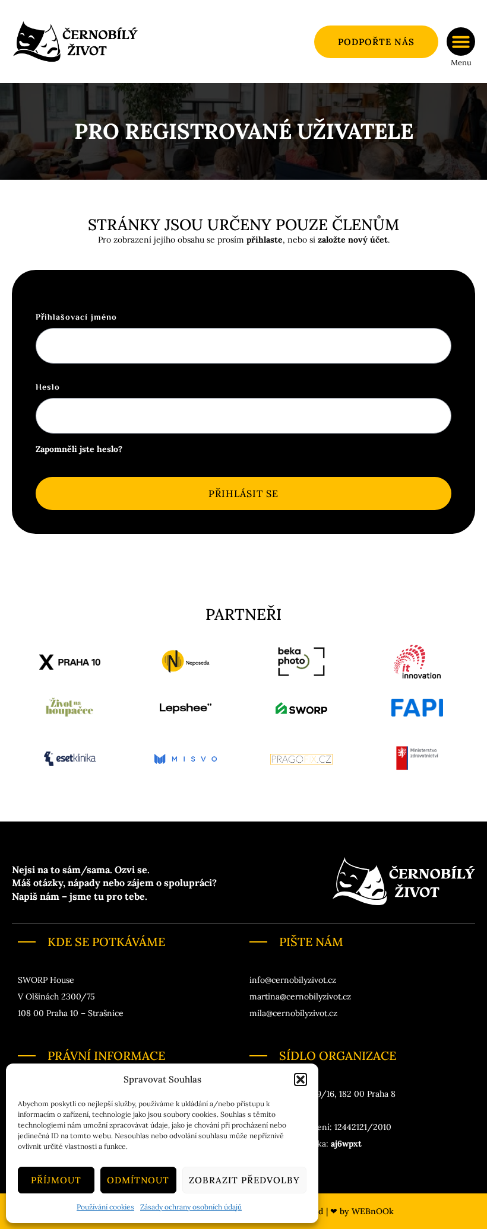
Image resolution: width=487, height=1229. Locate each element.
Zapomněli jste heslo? (79, 449)
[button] (300, 1079)
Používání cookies (105, 1206)
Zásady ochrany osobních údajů (191, 1206)
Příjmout (56, 1180)
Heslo (48, 387)
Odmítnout (138, 1180)
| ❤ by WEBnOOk (360, 1211)
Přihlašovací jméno (76, 317)
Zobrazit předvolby (244, 1180)
